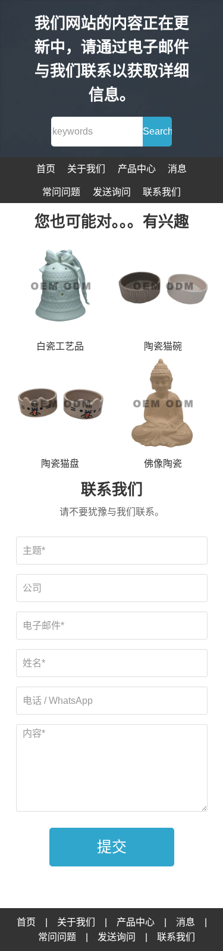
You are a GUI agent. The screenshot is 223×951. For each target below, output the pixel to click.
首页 (45, 169)
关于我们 (86, 169)
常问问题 (61, 192)
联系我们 (162, 192)
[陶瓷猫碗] (163, 287)
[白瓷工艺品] (60, 287)
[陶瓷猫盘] (60, 405)
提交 (112, 846)
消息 (177, 169)
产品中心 (137, 169)
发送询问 (112, 192)
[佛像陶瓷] (163, 405)
